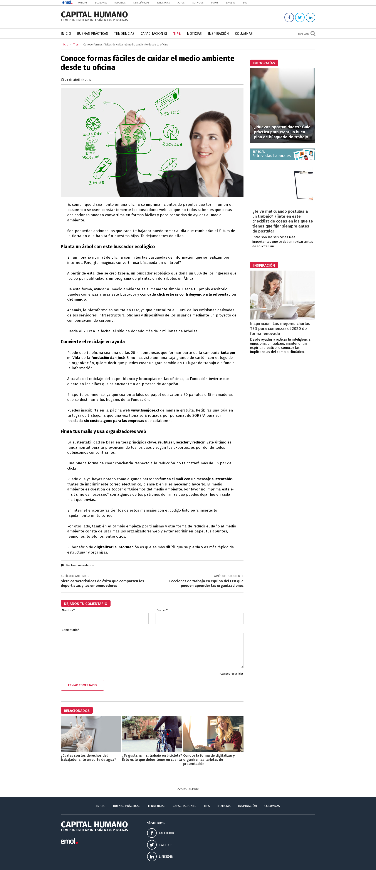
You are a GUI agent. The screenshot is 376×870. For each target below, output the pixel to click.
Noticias (82, 2)
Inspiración (218, 34)
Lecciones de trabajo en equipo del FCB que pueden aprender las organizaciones (206, 583)
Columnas (244, 34)
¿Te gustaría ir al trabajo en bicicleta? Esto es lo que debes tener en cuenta (152, 757)
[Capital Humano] (94, 21)
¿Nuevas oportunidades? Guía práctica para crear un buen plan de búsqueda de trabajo (282, 131)
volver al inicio (189, 789)
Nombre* (68, 610)
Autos (181, 2)
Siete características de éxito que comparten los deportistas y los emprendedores (102, 583)
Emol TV (230, 2)
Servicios (197, 2)
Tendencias (163, 2)
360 (245, 2)
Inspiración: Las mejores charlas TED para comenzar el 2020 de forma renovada (280, 328)
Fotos (214, 2)
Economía (101, 2)
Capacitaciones (154, 34)
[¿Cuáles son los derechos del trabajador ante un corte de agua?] (91, 750)
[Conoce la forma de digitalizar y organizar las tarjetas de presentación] (213, 750)
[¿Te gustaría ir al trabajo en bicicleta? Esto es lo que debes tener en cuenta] (152, 750)
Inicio (66, 34)
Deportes (120, 2)
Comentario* (70, 630)
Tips (177, 34)
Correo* (162, 610)
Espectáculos (141, 2)
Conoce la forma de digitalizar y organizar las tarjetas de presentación (209, 759)
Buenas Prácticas (92, 34)
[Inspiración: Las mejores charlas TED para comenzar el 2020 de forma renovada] (282, 318)
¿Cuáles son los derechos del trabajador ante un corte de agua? (88, 757)
